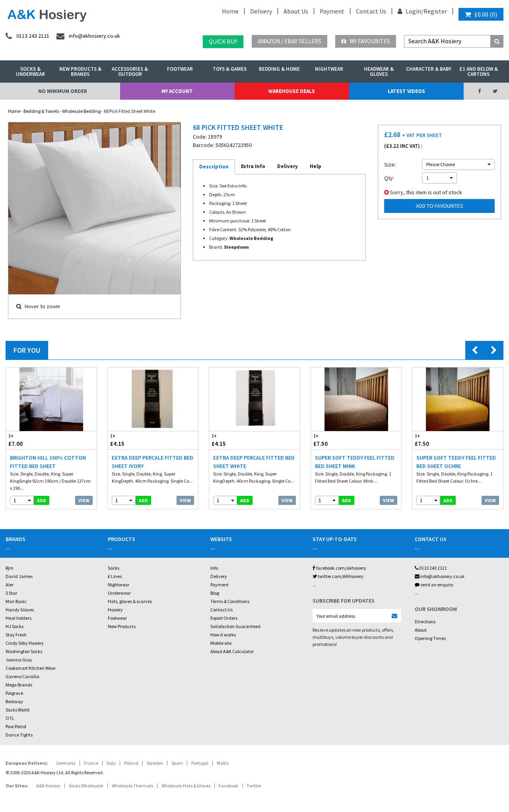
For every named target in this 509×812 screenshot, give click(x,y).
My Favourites (369, 41)
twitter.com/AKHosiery (340, 576)
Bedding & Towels (41, 111)
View (83, 500)
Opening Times (430, 638)
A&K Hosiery (48, 786)
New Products (122, 626)
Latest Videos (406, 91)
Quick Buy (223, 41)
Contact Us (371, 11)
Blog (214, 593)
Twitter (254, 786)
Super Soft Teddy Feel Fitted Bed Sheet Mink (354, 462)
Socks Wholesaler (86, 786)
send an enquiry (436, 585)
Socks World (17, 710)
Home (230, 11)
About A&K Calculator (232, 651)
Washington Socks (24, 651)
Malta (223, 763)
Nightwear (329, 69)
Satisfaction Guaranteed (235, 626)
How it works (223, 635)
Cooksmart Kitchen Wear (31, 668)
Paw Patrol (16, 726)
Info (214, 568)
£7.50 (320, 440)
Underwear (119, 593)
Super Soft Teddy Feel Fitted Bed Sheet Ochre (456, 462)
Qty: (389, 178)
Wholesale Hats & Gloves (185, 786)
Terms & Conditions (229, 601)
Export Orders (223, 618)
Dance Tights (19, 735)
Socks (113, 568)
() (485, 14)
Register (435, 11)
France (91, 763)
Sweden (155, 763)
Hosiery (115, 610)
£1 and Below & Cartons (478, 71)
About (421, 630)
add (41, 500)
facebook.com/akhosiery (340, 568)
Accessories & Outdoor (130, 71)
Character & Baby (428, 69)
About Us (296, 11)
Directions (425, 621)
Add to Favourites (439, 205)
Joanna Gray (19, 660)
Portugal (199, 763)
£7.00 (15, 440)
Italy (111, 763)
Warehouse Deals (291, 91)
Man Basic (16, 601)
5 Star (11, 593)
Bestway (14, 701)
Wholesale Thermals (132, 786)
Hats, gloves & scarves (130, 601)
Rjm (10, 568)
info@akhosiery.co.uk (442, 576)
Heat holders (18, 618)
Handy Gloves (20, 610)
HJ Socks (14, 626)
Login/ (414, 11)
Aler (10, 585)
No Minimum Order (62, 91)
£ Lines (115, 576)
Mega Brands (19, 685)
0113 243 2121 (432, 568)
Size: (390, 164)
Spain (177, 763)
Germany (66, 763)
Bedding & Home (279, 69)
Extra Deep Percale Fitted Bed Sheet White (254, 462)
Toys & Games (230, 69)
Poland (131, 763)
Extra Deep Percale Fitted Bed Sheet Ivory (152, 462)
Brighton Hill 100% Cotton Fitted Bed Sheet (48, 462)
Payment (332, 11)
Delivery (261, 11)
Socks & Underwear (30, 71)
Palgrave (14, 693)
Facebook (228, 786)
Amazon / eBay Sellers (289, 41)
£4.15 (117, 440)
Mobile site (220, 643)
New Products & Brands (80, 71)
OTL (10, 718)
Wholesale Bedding (81, 111)
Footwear (180, 69)
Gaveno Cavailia (22, 676)
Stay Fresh (16, 635)
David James (19, 576)
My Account (177, 91)
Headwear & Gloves (379, 71)
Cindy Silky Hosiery (25, 643)
